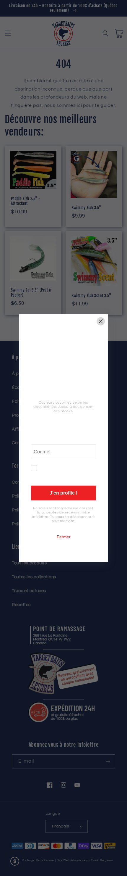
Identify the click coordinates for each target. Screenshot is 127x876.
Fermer (64, 536)
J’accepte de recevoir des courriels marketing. (68, 472)
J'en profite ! (63, 492)
